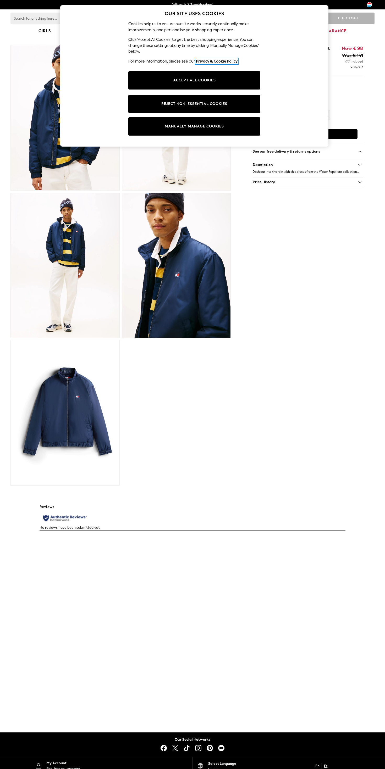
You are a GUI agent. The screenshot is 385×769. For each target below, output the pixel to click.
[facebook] (163, 748)
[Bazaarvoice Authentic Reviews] (64, 518)
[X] (175, 748)
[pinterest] (210, 748)
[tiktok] (186, 748)
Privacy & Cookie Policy (217, 61)
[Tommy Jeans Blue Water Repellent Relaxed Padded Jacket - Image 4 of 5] (176, 265)
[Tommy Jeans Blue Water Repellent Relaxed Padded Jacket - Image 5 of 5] (65, 412)
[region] (194, 76)
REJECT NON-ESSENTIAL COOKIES (194, 104)
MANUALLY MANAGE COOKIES (194, 126)
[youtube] (221, 748)
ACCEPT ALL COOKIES (194, 80)
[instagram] (198, 748)
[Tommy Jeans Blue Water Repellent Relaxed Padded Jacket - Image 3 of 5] (65, 265)
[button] (308, 165)
